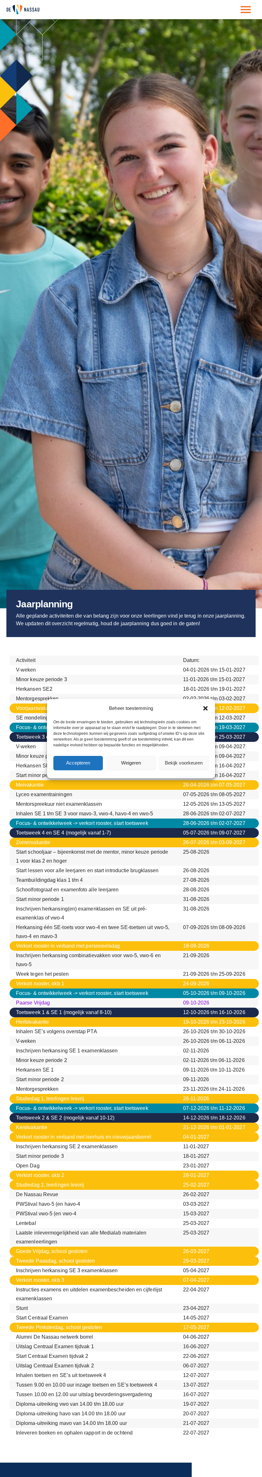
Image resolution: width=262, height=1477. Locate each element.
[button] (205, 708)
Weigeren (131, 762)
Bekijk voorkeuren (184, 762)
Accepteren (78, 762)
